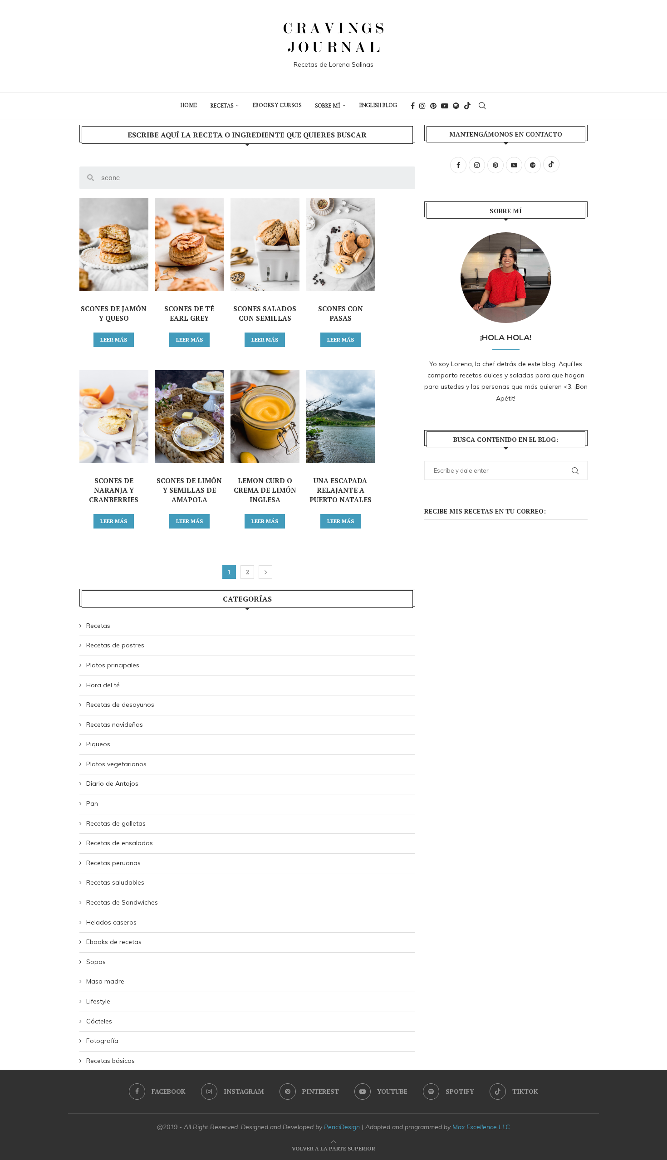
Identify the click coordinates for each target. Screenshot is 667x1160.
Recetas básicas (110, 1061)
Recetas (222, 106)
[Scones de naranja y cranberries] (113, 416)
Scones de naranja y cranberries (113, 490)
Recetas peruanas (113, 863)
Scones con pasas (340, 313)
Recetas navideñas (114, 724)
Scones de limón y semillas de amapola (189, 490)
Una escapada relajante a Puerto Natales (340, 490)
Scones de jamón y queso (114, 313)
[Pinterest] (433, 106)
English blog (378, 105)
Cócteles (99, 1021)
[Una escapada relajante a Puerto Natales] (340, 416)
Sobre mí (327, 106)
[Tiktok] (467, 106)
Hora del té (103, 685)
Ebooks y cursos (277, 105)
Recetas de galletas (116, 823)
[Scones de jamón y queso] (113, 244)
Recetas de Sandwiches (122, 902)
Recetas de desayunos (120, 704)
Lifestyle (98, 1001)
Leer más (113, 339)
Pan (92, 803)
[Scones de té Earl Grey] (189, 244)
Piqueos (98, 744)
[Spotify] (456, 106)
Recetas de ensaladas (119, 843)
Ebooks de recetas (114, 942)
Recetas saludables (115, 882)
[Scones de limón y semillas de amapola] (189, 416)
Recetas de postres (115, 645)
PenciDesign (342, 1127)
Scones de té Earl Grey (189, 313)
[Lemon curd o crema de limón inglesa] (265, 416)
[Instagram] (422, 106)
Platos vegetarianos (116, 764)
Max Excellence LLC (481, 1127)
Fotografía (102, 1041)
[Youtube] (444, 106)
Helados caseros (111, 922)
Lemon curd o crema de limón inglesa (265, 490)
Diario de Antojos (112, 783)
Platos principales (112, 665)
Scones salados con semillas (264, 313)
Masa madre (105, 981)
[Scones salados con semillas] (265, 244)
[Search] (482, 106)
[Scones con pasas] (340, 244)
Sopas (96, 962)
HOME (189, 105)
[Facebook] (413, 106)
